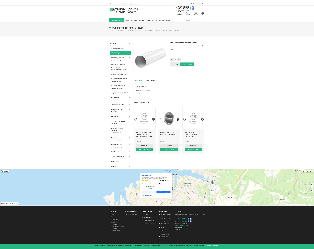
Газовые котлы (165, 234)
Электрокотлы (165, 236)
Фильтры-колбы (165, 221)
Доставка (134, 20)
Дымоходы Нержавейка (115, 99)
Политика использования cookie (115, 230)
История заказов (149, 223)
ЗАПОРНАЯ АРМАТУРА (118, 105)
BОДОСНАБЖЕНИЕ (117, 48)
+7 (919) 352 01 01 (183, 7)
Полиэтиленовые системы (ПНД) (118, 87)
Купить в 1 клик (187, 64)
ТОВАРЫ (113, 43)
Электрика (115, 161)
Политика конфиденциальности (117, 225)
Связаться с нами (133, 214)
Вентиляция (116, 53)
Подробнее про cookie (211, 245)
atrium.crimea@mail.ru (198, 3)
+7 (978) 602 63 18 (183, 9)
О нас (127, 20)
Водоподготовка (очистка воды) (118, 59)
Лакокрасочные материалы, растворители (117, 131)
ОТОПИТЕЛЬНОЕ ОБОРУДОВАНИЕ (116, 146)
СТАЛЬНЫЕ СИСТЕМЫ (118, 156)
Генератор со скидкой (162, 20)
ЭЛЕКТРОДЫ (115, 166)
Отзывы (113, 222)
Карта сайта (131, 217)
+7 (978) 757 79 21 (181, 221)
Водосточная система (119, 93)
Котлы (162, 227)
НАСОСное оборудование (116, 139)
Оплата (141, 20)
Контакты (149, 20)
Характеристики (151, 80)
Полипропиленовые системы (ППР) (119, 80)
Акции (146, 214)
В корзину (175, 64)
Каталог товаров (117, 20)
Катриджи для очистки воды (165, 224)
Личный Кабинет (149, 220)
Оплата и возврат (116, 219)
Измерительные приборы (116, 111)
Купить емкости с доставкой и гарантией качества (118, 67)
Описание (138, 80)
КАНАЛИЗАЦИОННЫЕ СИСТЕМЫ (118, 122)
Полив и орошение (118, 74)
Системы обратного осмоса (166, 217)
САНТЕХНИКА (115, 152)
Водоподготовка (166, 214)
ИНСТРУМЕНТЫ (116, 116)
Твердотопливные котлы (166, 230)
